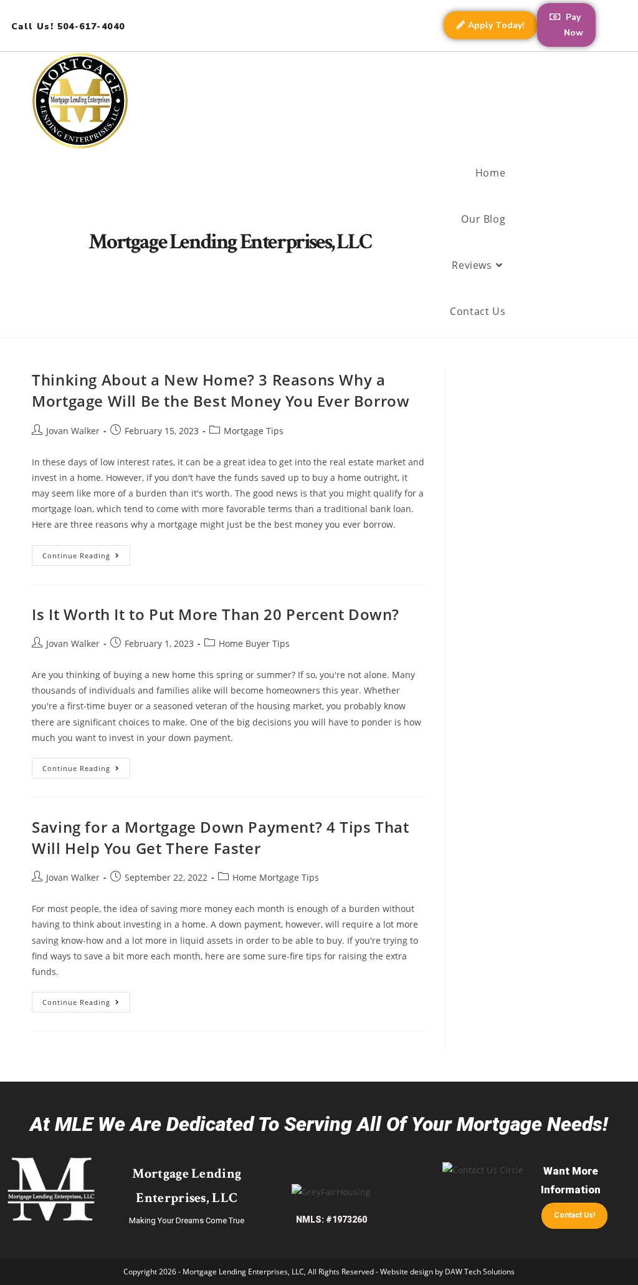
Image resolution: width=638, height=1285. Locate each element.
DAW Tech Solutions (480, 1271)
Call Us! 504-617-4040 (68, 26)
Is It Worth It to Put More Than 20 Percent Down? (215, 614)
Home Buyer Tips (254, 643)
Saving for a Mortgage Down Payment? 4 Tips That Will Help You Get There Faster (220, 837)
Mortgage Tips (253, 431)
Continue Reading (86, 552)
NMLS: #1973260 (331, 1219)
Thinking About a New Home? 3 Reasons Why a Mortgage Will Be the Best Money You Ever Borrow (220, 390)
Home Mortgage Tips (275, 877)
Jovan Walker (73, 431)
